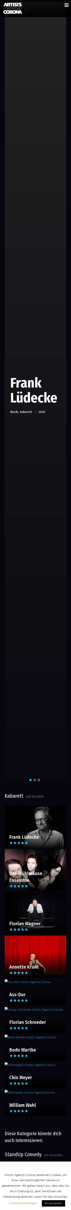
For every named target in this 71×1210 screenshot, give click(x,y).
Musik (14, 412)
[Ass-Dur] (35, 982)
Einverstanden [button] (53, 1203)
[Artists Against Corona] (13, 8)
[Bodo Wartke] (35, 1037)
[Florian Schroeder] (35, 1009)
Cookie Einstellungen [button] (23, 1203)
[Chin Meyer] (35, 1064)
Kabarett (26, 412)
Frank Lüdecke (33, 390)
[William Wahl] (35, 1092)
